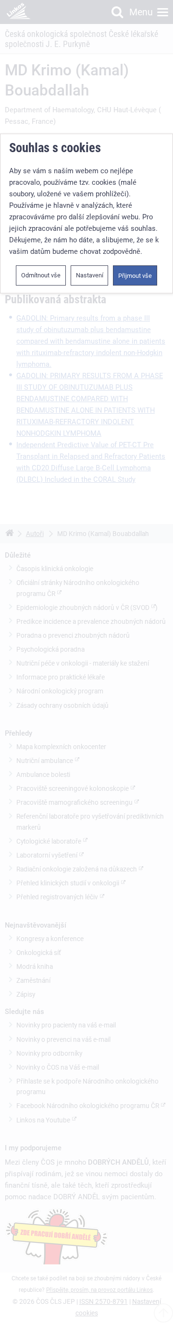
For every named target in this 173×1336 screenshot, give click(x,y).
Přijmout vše (135, 276)
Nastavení (89, 275)
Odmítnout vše (41, 275)
